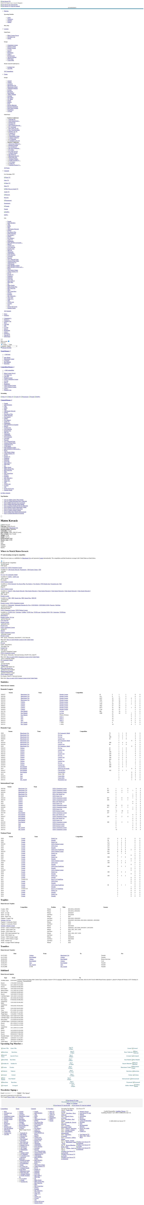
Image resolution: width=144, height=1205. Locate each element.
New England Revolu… (14, 125)
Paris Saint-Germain (12, 108)
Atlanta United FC (14, 137)
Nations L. (7, 320)
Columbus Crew (25, 1155)
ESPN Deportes (11, 233)
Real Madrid (10, 93)
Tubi (8, 300)
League (4, 344)
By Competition (12, 562)
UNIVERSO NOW (44, 605)
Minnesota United (25, 1171)
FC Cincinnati (12, 127)
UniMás (24, 612)
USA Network (11, 247)
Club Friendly (4, 665)
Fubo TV (51, 1113)
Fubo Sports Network (18, 591)
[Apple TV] (17, 396)
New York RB (24, 1143)
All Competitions (8, 71)
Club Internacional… (14, 121)
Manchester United (12, 87)
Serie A (9, 51)
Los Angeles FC (12, 146)
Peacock (9, 258)
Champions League (12, 45)
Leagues (6, 29)
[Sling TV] (10, 396)
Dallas (22, 1165)
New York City (24, 1142)
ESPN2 (9, 230)
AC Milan (10, 99)
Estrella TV (10, 274)
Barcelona (10, 91)
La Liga (9, 49)
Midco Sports (11, 285)
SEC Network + (11, 296)
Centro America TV (12, 271)
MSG (8, 290)
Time (10, 344)
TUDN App (30, 612)
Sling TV (51, 1111)
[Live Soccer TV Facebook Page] (68, 1153)
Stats (2, 543)
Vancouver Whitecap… (14, 143)
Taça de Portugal (11, 57)
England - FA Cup (6, 920)
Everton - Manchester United (66, 1126)
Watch (2, 541)
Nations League (11, 46)
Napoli (9, 100)
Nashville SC (12, 119)
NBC (8, 227)
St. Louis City (24, 1166)
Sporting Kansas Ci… (15, 165)
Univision (10, 256)
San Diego (23, 1169)
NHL (88, 1136)
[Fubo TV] (4, 396)
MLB (81, 1137)
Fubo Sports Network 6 (84, 591)
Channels (6, 171)
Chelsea (9, 82)
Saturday (9, 20)
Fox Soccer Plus (11, 232)
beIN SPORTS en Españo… (15, 242)
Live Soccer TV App (85, 1113)
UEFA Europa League (10, 385)
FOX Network (12, 584)
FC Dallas (11, 150)
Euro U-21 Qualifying (57, 879)
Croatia (41, 558)
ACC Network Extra (12, 259)
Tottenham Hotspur (12, 88)
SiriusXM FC (4, 615)
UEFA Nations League (10, 387)
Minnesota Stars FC (13, 156)
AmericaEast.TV (11, 262)
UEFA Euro (54, 846)
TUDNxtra (62, 612)
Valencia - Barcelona (70, 1128)
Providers (82, 1122)
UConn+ (9, 303)
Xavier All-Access (12, 306)
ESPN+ (9, 236)
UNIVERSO (10, 253)
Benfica (9, 102)
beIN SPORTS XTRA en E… (15, 267)
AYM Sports (10, 264)
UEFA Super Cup (57, 796)
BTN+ (9, 268)
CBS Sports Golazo (12, 270)
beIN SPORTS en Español (11, 424)
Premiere (9, 294)
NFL (84, 1136)
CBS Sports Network (13, 229)
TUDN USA (10, 245)
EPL (5, 326)
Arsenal (9, 81)
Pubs (81, 1123)
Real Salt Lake (13, 157)
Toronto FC (12, 133)
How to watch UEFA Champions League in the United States (23, 657)
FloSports (10, 277)
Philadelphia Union (14, 136)
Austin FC (12, 163)
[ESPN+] (37, 396)
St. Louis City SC (13, 151)
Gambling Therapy (121, 1111)
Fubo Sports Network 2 (31, 591)
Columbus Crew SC (14, 140)
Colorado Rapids (12, 153)
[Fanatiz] (31, 396)
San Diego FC (12, 154)
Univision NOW (45, 612)
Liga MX (9, 68)
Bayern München (12, 105)
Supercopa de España (63, 768)
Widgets (82, 1114)
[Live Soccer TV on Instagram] (68, 1159)
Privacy (82, 1117)
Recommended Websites (84, 1126)
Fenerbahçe (10, 109)
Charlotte (22, 1137)
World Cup (54, 838)
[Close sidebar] (1, 516)
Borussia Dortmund (12, 106)
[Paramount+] (25, 396)
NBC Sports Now (26, 598)
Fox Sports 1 (10, 235)
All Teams (6, 168)
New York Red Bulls (14, 130)
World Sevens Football (7, 671)
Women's (6, 315)
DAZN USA (10, 249)
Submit (19, 1093)
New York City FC (13, 128)
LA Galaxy (12, 162)
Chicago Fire (11, 122)
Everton (9, 90)
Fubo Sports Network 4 (57, 591)
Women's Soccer (84, 1111)
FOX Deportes (11, 255)
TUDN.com (10, 302)
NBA (81, 1136)
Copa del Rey (61, 766)
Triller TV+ (10, 299)
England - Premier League (8, 925)
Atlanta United (25, 1152)
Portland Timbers (13, 159)
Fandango (10, 276)
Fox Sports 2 (10, 238)
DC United (12, 134)
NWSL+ (9, 293)
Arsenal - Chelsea (70, 1130)
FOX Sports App (45, 584)
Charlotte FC (11, 124)
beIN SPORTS (11, 223)
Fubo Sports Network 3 (44, 591)
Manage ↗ (7, 351)
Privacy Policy (11, 1097)
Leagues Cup (10, 67)
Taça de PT (7, 335)
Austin (22, 1180)
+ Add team (7, 354)
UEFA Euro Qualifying (57, 849)
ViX (8, 305)
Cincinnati (23, 1140)
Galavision (56, 612)
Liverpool (10, 84)
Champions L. (8, 318)
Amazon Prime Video (13, 261)
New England (24, 1139)
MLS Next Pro (11, 288)
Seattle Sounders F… (14, 160)
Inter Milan (10, 97)
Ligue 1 (9, 54)
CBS (8, 224)
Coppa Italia (10, 60)
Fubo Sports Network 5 (71, 591)
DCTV (9, 273)
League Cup (4, 567)
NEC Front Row (11, 291)
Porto (8, 103)
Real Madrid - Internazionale (67, 1132)
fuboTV (9, 244)
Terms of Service (22, 1097)
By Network (4, 562)
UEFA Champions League (11, 379)
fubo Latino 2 (11, 280)
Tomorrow (10, 19)
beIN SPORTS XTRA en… (38, 1161)
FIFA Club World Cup (7, 668)
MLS (5, 323)
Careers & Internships (85, 1120)
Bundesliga (10, 52)
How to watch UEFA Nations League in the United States (22, 678)
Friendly (53, 840)
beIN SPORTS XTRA (13, 265)
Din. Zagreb (24, 722)
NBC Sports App (16, 598)
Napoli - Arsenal (69, 1140)
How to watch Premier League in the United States (20, 639)
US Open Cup (11, 37)
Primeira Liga (11, 55)
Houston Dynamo (13, 145)
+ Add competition (9, 370)
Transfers (3, 546)
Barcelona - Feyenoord (66, 1135)
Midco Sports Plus (12, 287)
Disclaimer (82, 1119)
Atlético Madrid (11, 94)
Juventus (9, 96)
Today (9, 17)
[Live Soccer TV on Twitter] (68, 1156)
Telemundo (10, 252)
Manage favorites (6, 347)
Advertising (83, 1116)
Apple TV (10, 239)
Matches (6, 11)
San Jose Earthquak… (14, 148)
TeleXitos (57, 605)
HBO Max (10, 282)
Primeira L (7, 333)
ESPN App (16, 576)
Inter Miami (23, 1134)
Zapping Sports (11, 308)
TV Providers (49, 1108)
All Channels (7, 311)
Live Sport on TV (84, 1134)
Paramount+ (10, 241)
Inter (22, 717)
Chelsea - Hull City (71, 1148)
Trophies (3, 544)
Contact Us (83, 1131)
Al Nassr (9, 111)
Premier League (11, 48)
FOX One (10, 279)
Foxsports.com (54, 584)
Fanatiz (9, 221)
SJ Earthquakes (24, 1163)
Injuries (3, 547)
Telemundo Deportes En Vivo (23, 605)
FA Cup (3, 574)
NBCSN (9, 250)
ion (8, 284)
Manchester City (11, 85)
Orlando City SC (12, 131)
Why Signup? (26, 1093)
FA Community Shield (11, 574)
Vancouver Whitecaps (22, 1158)
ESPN (9, 226)
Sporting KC (24, 1181)
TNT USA (10, 297)
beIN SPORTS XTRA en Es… (12, 449)
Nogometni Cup (62, 779)
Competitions (4, 367)
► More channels (5, 493)
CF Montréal (12, 139)
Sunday (9, 22)
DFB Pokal (10, 59)
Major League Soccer (13, 35)
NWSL (9, 38)
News (5, 314)
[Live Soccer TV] (6, 1)
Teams (5, 74)
